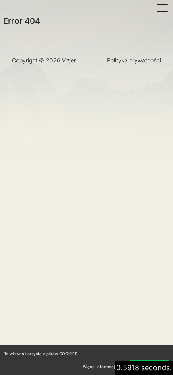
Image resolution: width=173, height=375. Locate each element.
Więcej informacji (99, 366)
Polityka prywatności (134, 60)
